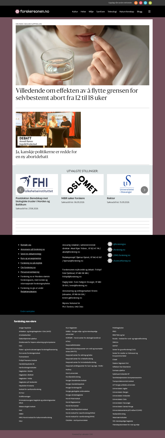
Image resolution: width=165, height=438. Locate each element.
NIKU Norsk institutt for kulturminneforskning (35, 417)
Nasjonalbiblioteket (73, 345)
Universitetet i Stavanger (121, 403)
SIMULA (115, 342)
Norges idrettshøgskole (74, 395)
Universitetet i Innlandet (121, 396)
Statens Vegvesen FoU (121, 363)
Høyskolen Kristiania (26, 385)
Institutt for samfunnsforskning (30, 389)
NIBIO (21, 414)
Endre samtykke (27, 311)
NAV (20, 410)
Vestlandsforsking (119, 414)
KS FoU (21, 393)
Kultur (75, 11)
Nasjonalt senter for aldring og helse (79, 355)
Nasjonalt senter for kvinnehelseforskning (81, 362)
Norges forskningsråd (74, 387)
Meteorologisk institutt (27, 406)
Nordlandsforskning (73, 377)
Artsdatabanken (25, 335)
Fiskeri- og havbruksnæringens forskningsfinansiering (38, 349)
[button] (136, 3)
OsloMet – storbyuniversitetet (77, 420)
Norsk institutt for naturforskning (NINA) (80, 413)
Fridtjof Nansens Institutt (28, 360)
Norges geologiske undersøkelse (78, 391)
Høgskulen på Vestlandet (28, 382)
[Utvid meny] (149, 11)
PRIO (114, 331)
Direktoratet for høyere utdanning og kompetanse (37, 342)
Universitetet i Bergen (120, 392)
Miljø (91, 11)
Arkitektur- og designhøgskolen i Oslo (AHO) (35, 331)
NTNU (68, 341)
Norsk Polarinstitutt (73, 398)
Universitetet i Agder (120, 388)
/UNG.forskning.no (121, 255)
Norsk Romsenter (72, 406)
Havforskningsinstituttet (27, 367)
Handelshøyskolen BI (26, 364)
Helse (83, 11)
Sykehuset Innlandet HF (121, 374)
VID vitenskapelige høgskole (123, 421)
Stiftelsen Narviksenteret (122, 367)
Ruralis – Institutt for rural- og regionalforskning (130, 338)
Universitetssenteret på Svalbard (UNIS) (127, 410)
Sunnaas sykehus (119, 370)
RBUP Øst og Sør (119, 335)
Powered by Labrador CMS (82, 434)
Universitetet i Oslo (120, 399)
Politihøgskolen (118, 328)
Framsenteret (24, 357)
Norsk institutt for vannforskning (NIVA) (80, 416)
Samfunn (100, 11)
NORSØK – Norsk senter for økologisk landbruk (83, 338)
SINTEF (115, 346)
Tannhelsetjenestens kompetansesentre (127, 377)
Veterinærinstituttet (120, 417)
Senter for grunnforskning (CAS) (124, 349)
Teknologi (112, 11)
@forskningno (119, 244)
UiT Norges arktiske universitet (124, 385)
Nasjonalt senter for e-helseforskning (79, 358)
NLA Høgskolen (71, 328)
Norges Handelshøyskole (75, 384)
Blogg (139, 11)
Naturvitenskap (126, 11)
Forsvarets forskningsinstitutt (29, 353)
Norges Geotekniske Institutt (76, 380)
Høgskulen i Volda (25, 378)
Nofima (68, 369)
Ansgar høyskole (25, 328)
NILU (20, 421)
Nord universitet (72, 373)
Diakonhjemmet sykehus (28, 338)
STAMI (115, 359)
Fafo (20, 346)
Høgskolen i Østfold (26, 375)
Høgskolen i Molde (26, 371)
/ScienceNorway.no (122, 260)
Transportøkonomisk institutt (123, 381)
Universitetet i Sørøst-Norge (123, 406)
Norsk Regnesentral (73, 402)
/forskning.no (119, 249)
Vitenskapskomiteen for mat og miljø (126, 424)
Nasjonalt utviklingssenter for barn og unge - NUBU (84, 366)
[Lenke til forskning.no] (40, 10)
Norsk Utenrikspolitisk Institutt (77, 409)
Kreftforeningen (24, 396)
